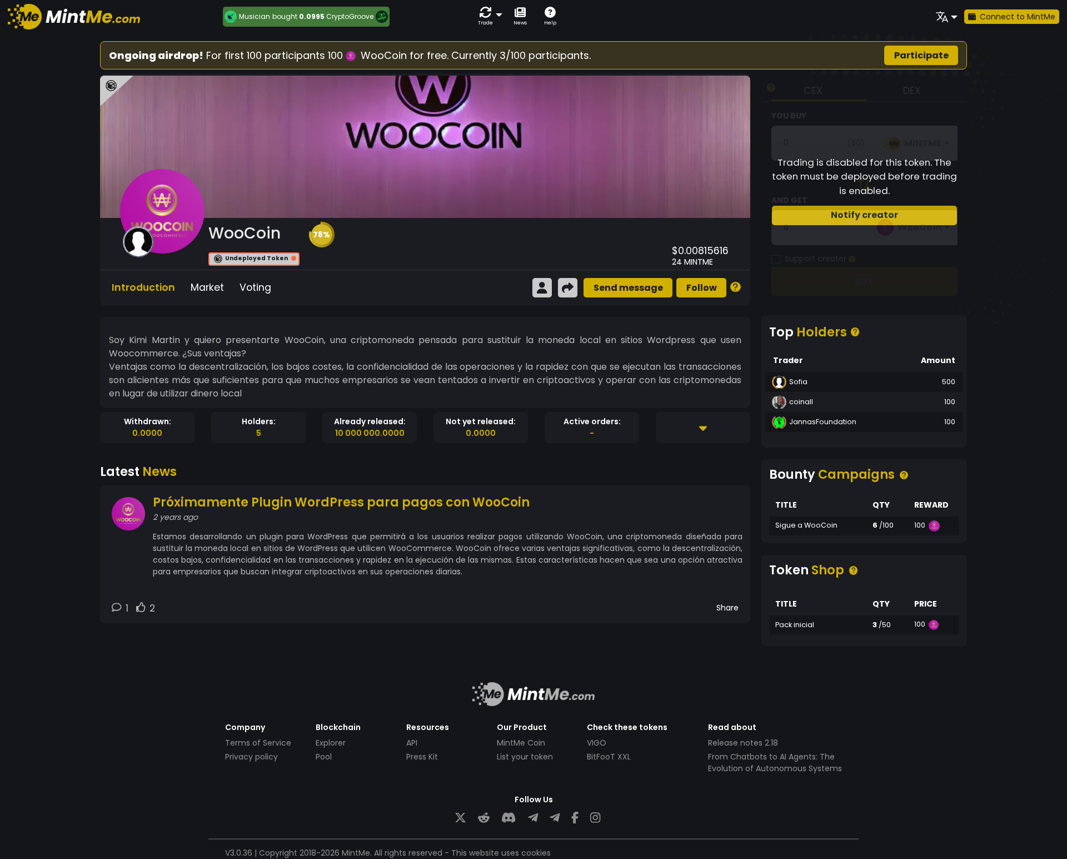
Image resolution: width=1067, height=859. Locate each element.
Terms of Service (258, 742)
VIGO (596, 742)
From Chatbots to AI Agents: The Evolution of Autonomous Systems (775, 762)
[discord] (508, 818)
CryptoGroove (349, 16)
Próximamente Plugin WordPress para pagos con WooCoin (341, 502)
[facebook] (575, 818)
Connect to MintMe (1017, 16)
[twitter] (460, 818)
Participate (921, 55)
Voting (255, 287)
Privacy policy (251, 756)
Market (207, 287)
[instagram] (595, 818)
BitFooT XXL (609, 756)
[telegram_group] (533, 818)
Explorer (331, 742)
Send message (628, 287)
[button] (488, 16)
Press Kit (422, 756)
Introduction (143, 287)
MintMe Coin (521, 742)
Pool (324, 756)
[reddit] (484, 818)
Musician (254, 16)
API (411, 742)
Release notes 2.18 (743, 742)
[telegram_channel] (555, 818)
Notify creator (864, 214)
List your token (525, 756)
